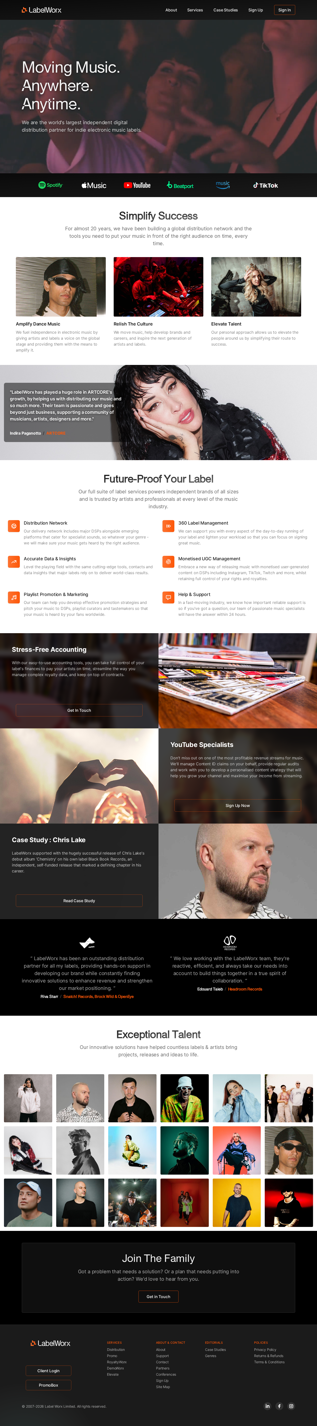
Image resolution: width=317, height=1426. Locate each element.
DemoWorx (115, 1368)
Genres (210, 1356)
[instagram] (291, 1406)
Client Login (48, 1370)
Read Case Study (79, 900)
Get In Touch (79, 710)
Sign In (284, 9)
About (171, 9)
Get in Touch (158, 1296)
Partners (162, 1368)
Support (162, 1356)
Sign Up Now (238, 805)
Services (195, 9)
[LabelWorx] (41, 10)
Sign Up (255, 9)
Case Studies (225, 9)
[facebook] (279, 1406)
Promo (112, 1356)
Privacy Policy (265, 1349)
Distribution (116, 1349)
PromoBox (48, 1385)
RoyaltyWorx (117, 1362)
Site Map (163, 1387)
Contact (162, 1362)
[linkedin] (267, 1406)
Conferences (166, 1374)
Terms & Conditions (269, 1362)
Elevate (113, 1374)
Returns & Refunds (268, 1356)
